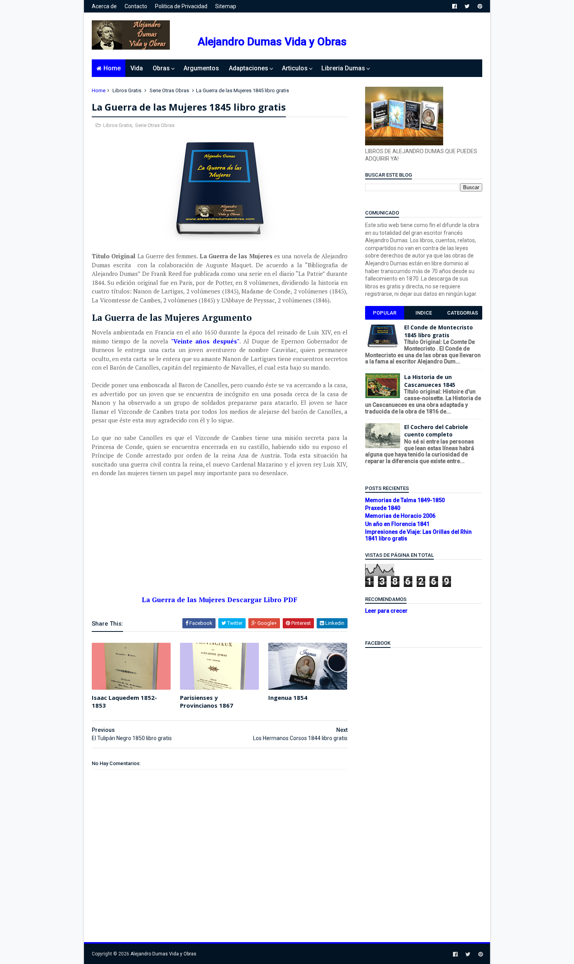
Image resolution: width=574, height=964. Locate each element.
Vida (136, 68)
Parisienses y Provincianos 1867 (206, 701)
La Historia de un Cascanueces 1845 (429, 380)
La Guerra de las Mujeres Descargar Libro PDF (220, 599)
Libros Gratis (126, 90)
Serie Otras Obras (169, 90)
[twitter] (467, 6)
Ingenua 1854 (287, 697)
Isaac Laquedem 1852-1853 (124, 701)
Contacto (136, 6)
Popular (384, 313)
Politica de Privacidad (181, 6)
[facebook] (454, 6)
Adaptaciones (248, 68)
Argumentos (201, 68)
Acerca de (104, 6)
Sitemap (225, 6)
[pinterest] (480, 6)
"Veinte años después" (205, 341)
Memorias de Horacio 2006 (400, 516)
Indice (423, 313)
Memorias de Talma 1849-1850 (405, 500)
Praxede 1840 (382, 508)
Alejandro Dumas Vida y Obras (272, 41)
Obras (161, 68)
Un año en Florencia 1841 (397, 524)
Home (112, 68)
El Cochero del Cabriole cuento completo (436, 430)
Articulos (295, 68)
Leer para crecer (386, 611)
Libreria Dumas (343, 68)
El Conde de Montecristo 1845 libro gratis (438, 331)
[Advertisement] (220, 541)
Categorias (462, 313)
